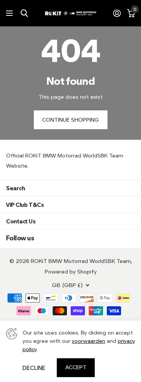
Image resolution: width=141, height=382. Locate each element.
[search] (24, 13)
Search (15, 188)
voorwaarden (88, 341)
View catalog (10, 13)
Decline (34, 368)
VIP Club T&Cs (25, 204)
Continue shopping (70, 120)
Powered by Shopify (71, 271)
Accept (75, 367)
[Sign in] (117, 13)
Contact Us (21, 221)
